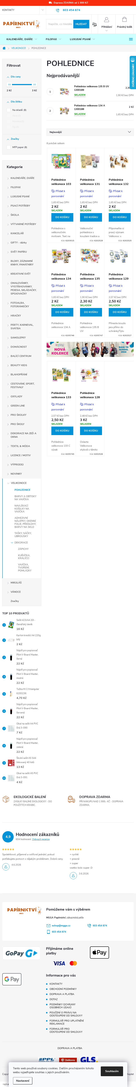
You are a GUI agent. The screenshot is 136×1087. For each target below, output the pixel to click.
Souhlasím (112, 1071)
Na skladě (19, 110)
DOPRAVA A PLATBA (62, 994)
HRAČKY (16, 315)
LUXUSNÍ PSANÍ (20, 196)
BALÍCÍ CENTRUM (21, 356)
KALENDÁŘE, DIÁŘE (22, 178)
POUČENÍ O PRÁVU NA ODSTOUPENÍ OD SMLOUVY (66, 1014)
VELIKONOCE (19, 483)
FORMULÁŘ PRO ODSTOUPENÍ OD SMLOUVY (66, 1030)
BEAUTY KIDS (19, 365)
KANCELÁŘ (17, 233)
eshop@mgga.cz (61, 925)
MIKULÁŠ (16, 582)
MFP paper (19, 147)
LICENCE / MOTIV (21, 455)
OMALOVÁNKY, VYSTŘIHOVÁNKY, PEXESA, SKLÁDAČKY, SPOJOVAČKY (23, 288)
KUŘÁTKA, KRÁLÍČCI (24, 557)
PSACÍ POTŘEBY (20, 205)
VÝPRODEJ (17, 464)
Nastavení (22, 1081)
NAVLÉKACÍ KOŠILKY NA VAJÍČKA (22, 508)
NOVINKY (16, 474)
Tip (15, 127)
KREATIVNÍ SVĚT (21, 274)
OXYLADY (16, 396)
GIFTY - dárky (19, 242)
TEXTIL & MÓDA (20, 446)
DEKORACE (21, 542)
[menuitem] (22, 39)
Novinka (17, 121)
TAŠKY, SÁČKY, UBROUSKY (23, 535)
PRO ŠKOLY (17, 424)
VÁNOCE (16, 592)
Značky (15, 601)
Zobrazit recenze (41, 839)
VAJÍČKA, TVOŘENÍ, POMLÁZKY (24, 567)
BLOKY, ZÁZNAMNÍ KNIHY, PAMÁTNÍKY (22, 262)
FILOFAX (16, 187)
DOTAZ (54, 999)
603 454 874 (100, 925)
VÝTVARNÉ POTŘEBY (23, 224)
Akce (16, 115)
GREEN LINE (18, 405)
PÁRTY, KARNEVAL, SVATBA (22, 326)
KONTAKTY (8, 10)
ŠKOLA (15, 215)
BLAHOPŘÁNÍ (19, 374)
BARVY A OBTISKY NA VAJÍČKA (25, 498)
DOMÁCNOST (19, 347)
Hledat (81, 24)
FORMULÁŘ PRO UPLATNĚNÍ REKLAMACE (67, 1022)
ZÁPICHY (23, 549)
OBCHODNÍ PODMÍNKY (63, 989)
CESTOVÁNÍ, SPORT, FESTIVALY (23, 385)
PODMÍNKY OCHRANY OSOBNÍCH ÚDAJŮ (62, 1006)
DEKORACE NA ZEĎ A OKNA (23, 435)
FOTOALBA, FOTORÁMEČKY (20, 304)
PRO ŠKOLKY (18, 415)
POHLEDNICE (22, 490)
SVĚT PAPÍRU (19, 252)
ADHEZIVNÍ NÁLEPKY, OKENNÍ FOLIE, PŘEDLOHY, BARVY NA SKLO (25, 522)
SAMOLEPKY (18, 337)
